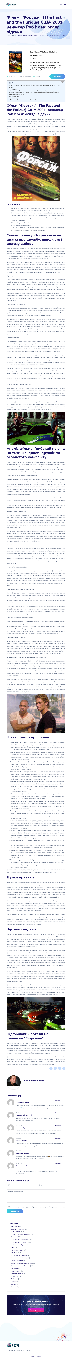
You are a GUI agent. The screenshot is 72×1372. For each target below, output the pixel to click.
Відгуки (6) (57, 76)
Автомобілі (15, 1226)
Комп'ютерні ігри (17, 1250)
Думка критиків (14, 96)
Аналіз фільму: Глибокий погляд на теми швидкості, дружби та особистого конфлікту (34, 92)
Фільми (14, 35)
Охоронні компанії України (20, 1266)
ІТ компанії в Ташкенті (20, 1242)
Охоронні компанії (17, 1261)
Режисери (14, 1276)
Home (8, 35)
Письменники (16, 1271)
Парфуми (14, 1268)
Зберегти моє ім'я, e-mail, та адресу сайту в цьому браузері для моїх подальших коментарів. (36, 1207)
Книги (13, 1247)
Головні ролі (15, 89)
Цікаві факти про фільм (17, 94)
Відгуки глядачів (15, 98)
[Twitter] (55, 1068)
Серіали (14, 1282)
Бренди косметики (17, 1229)
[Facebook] (51, 1068)
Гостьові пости (16, 1232)
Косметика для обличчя (19, 1258)
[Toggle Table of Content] (62, 82)
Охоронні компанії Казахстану (21, 1263)
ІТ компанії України (19, 1245)
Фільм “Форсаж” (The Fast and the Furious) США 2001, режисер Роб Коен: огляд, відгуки (34, 86)
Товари (13, 1284)
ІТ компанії (15, 1237)
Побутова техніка (17, 1274)
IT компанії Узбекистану (21, 1240)
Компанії (14, 1253)
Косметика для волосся (19, 1255)
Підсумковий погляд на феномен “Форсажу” (23, 100)
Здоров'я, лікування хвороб (20, 1234)
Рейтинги (14, 1279)
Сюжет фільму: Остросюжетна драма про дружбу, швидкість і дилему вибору (32, 91)
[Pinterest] (59, 1068)
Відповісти (58, 1100)
